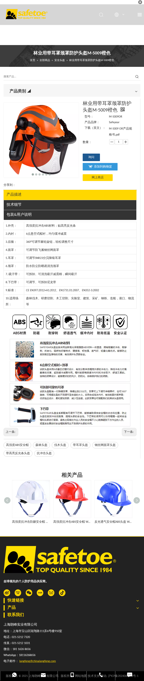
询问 (91, 157)
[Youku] (18, 592)
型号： (89, 116)
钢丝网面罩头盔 (105, 445)
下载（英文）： (95, 128)
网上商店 (98, 177)
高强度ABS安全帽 (17, 445)
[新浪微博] (7, 592)
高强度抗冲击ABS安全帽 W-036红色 (72, 521)
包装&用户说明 (19, 215)
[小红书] (40, 592)
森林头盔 (41, 445)
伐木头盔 (60, 445)
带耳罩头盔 (80, 445)
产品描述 (14, 195)
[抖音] (62, 592)
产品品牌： (92, 122)
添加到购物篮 (103, 166)
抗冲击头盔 (44, 453)
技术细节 (14, 205)
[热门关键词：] (137, 76)
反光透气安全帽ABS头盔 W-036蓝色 (113, 521)
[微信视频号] (51, 592)
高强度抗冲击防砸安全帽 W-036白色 (31, 521)
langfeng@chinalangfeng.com (37, 661)
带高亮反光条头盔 (18, 453)
